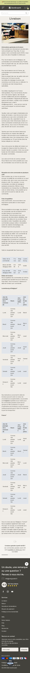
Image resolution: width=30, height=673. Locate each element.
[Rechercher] (26, 13)
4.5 (4, 584)
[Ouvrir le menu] (3, 8)
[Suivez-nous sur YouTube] (12, 591)
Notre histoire (6, 620)
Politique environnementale (10, 612)
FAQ (3, 623)
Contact (4, 631)
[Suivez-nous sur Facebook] (3, 591)
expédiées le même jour (15, 550)
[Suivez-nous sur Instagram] (7, 591)
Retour (4, 603)
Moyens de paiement (8, 609)
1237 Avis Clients (13, 584)
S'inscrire (24, 649)
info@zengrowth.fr (7, 104)
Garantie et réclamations (9, 606)
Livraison (4, 601)
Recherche (5, 628)
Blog (3, 625)
